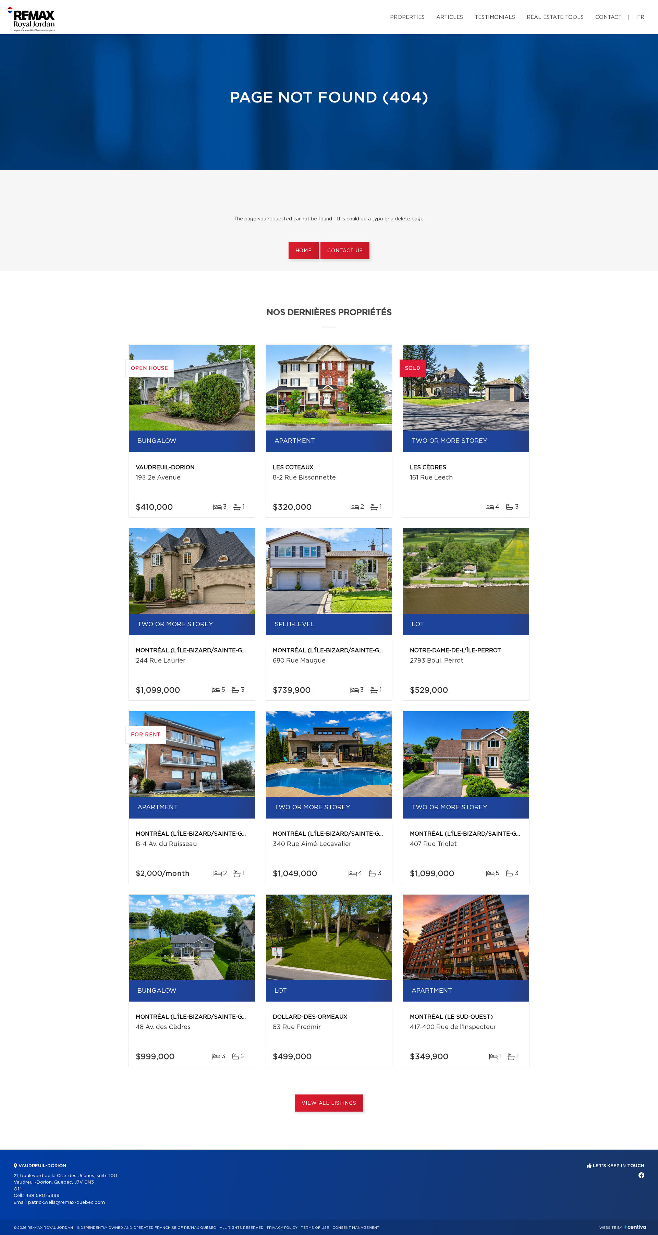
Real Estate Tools (555, 17)
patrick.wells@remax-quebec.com (66, 1202)
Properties (407, 17)
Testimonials (495, 17)
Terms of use (315, 1228)
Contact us (345, 251)
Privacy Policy (282, 1228)
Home (303, 251)
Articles (449, 17)
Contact (608, 17)
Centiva (635, 1227)
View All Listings (329, 1103)
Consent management (355, 1228)
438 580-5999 (42, 1196)
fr (640, 17)
